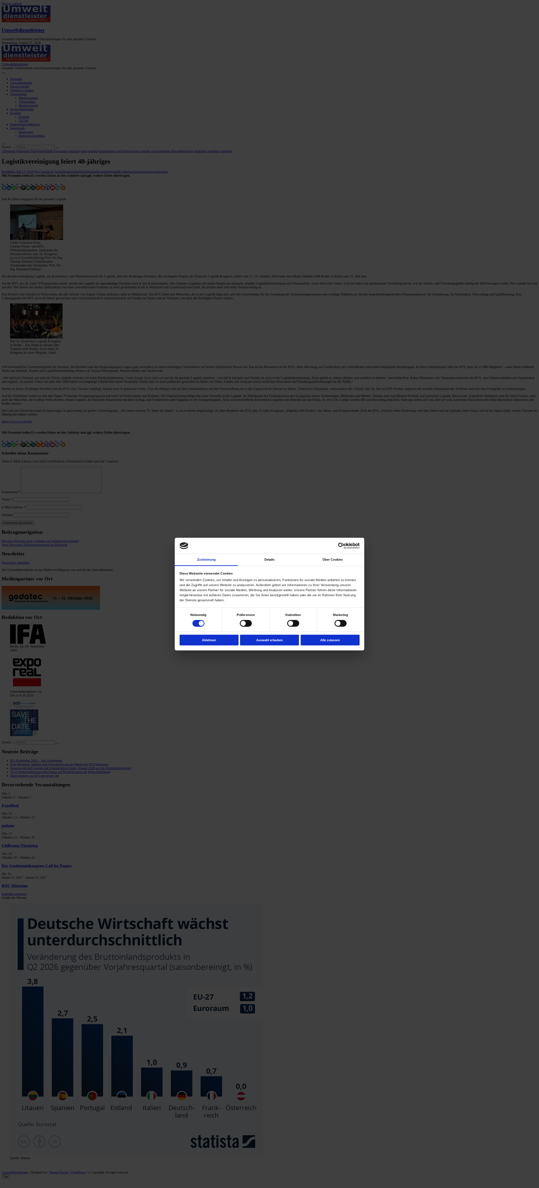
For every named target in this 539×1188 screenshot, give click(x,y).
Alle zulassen (330, 640)
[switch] (246, 623)
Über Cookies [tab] (333, 559)
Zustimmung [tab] (206, 559)
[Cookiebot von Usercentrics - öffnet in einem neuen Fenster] (341, 546)
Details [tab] (269, 559)
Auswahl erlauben (269, 640)
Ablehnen (209, 640)
